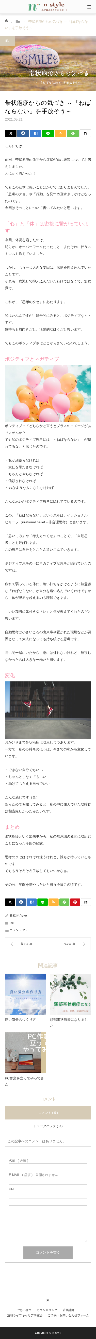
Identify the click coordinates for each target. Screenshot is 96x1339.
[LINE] (48, 133)
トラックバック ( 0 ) (48, 1126)
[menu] (89, 7)
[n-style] (48, 6)
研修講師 (68, 1310)
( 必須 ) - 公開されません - (34, 1174)
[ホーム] (6, 20)
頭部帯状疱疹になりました (69, 1022)
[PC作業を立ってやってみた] (25, 1053)
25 (25, 930)
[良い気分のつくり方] (25, 994)
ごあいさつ (24, 1310)
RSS (48, 1299)
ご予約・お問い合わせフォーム (68, 1315)
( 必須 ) (18, 1160)
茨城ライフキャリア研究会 (25, 1315)
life (18, 22)
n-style (56, 1333)
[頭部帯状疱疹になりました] (70, 994)
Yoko (23, 915)
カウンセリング (47, 1310)
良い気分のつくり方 (20, 1020)
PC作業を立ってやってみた (24, 1081)
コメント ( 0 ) (48, 1113)
